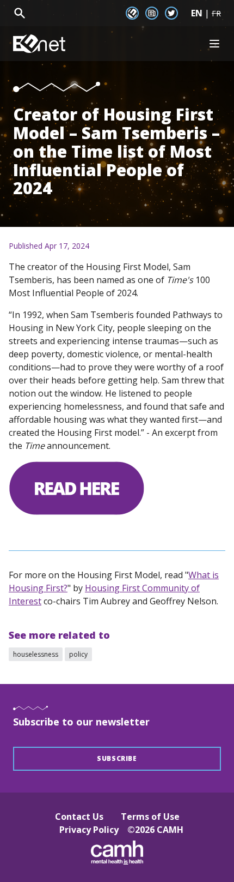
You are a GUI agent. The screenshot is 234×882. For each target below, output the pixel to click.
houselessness (35, 654)
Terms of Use (150, 817)
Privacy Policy (89, 830)
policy (78, 654)
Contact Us (79, 817)
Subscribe (117, 758)
